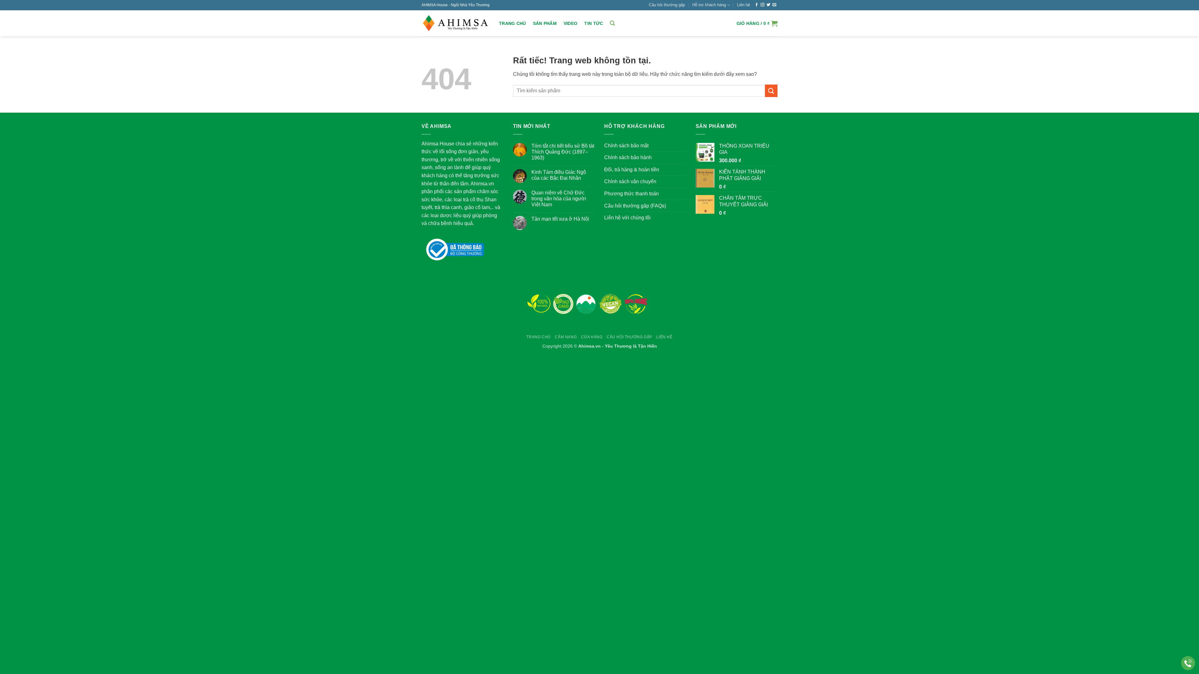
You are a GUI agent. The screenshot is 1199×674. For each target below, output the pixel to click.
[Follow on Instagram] (762, 5)
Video (570, 23)
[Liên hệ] (1188, 663)
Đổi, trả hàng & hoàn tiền (631, 169)
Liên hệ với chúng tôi (627, 217)
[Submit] (771, 91)
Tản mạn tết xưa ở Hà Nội (560, 219)
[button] (612, 23)
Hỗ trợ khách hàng (709, 4)
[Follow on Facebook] (756, 5)
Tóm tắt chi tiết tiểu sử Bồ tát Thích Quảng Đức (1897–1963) (562, 151)
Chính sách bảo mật (626, 145)
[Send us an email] (774, 5)
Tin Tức (593, 23)
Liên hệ (743, 4)
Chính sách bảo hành (628, 157)
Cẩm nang (566, 337)
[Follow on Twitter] (768, 5)
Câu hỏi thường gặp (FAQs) (635, 205)
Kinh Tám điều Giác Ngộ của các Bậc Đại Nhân (558, 175)
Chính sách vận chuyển (630, 181)
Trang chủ (512, 23)
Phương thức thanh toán (631, 193)
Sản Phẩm (545, 23)
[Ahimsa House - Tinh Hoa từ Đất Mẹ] (456, 23)
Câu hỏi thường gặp (667, 4)
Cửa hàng (592, 337)
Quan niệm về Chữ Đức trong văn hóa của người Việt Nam (558, 198)
